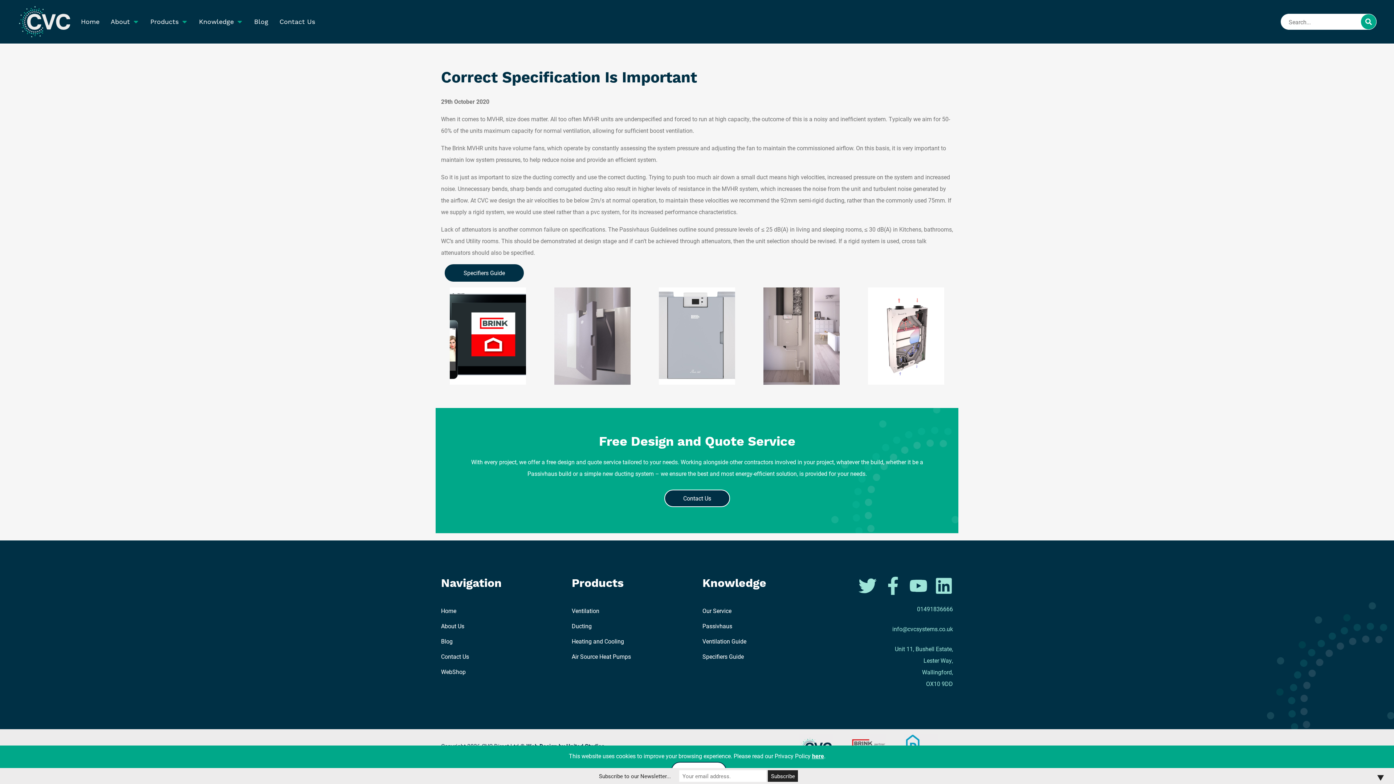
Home (90, 21)
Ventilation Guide (724, 641)
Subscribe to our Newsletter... (635, 776)
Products (164, 21)
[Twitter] (868, 585)
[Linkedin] (944, 585)
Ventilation (585, 610)
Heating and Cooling (598, 641)
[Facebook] (894, 585)
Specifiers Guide (484, 273)
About (120, 21)
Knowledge (216, 21)
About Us (452, 626)
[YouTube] (919, 585)
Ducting (582, 626)
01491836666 (935, 609)
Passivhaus (717, 626)
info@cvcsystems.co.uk (922, 629)
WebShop (453, 671)
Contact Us (297, 21)
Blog (261, 21)
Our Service (716, 610)
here (818, 756)
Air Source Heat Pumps (601, 656)
